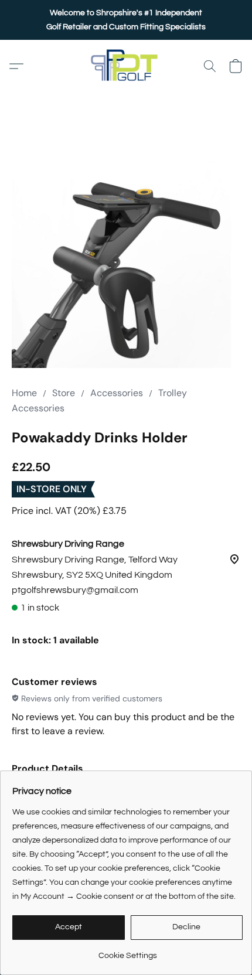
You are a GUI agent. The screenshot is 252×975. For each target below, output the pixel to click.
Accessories (116, 393)
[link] (127, 951)
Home (24, 393)
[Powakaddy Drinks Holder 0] (126, 253)
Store (63, 393)
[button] (126, 66)
